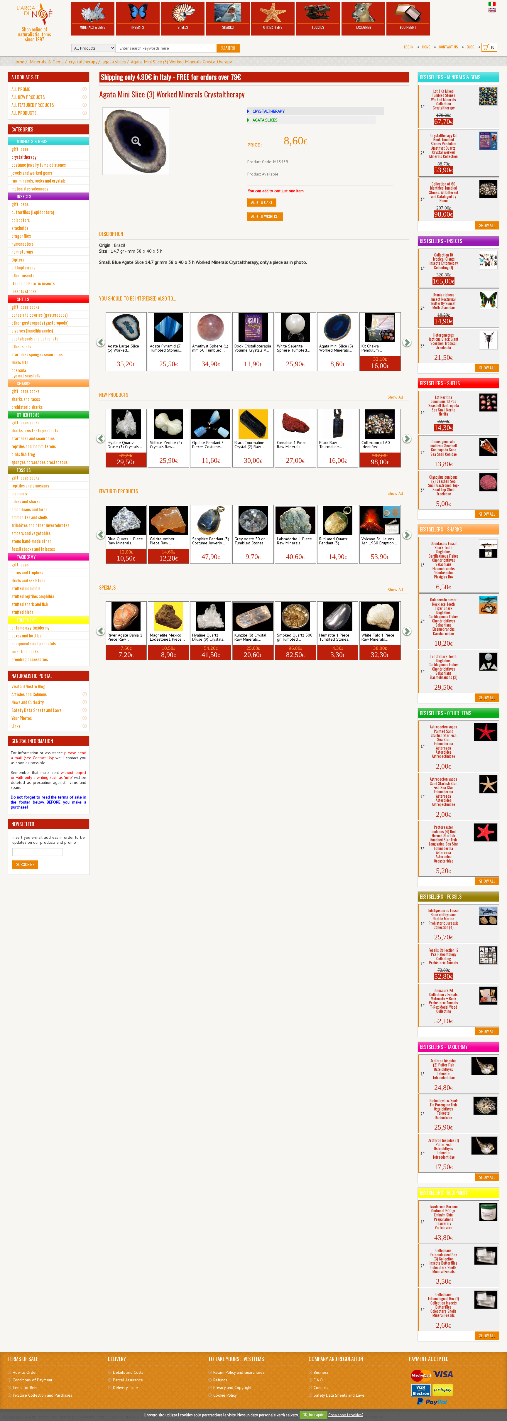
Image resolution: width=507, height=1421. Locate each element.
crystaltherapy (83, 62)
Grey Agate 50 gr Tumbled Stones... (250, 541)
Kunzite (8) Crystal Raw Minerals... (250, 637)
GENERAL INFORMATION (32, 741)
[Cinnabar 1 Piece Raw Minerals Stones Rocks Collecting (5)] (295, 424)
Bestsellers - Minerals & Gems (450, 77)
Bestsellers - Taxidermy (444, 1047)
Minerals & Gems (93, 27)
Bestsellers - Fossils (441, 896)
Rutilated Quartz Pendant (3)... (333, 541)
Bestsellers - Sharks (441, 529)
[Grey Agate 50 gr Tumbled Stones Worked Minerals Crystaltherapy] (253, 520)
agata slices (114, 62)
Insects (137, 27)
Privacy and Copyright (232, 1387)
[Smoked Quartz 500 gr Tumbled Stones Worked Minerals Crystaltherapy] (295, 616)
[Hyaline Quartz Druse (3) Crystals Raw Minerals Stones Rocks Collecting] (126, 424)
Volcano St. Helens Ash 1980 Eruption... (379, 541)
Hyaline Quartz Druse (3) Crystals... (125, 445)
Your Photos (21, 718)
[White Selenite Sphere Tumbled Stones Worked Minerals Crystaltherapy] (295, 327)
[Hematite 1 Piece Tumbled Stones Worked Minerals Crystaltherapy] (337, 616)
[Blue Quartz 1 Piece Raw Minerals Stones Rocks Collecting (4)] (126, 520)
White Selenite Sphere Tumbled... (293, 348)
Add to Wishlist (265, 216)
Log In (408, 46)
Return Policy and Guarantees (238, 1372)
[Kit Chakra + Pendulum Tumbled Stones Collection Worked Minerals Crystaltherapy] (380, 327)
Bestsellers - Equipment (444, 1193)
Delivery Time (125, 1387)
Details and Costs (128, 1372)
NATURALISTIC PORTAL (31, 676)
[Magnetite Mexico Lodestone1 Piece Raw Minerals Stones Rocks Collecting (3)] (168, 616)
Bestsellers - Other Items (445, 713)
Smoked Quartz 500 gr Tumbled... (294, 637)
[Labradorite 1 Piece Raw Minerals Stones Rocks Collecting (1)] (295, 520)
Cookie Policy (225, 1395)
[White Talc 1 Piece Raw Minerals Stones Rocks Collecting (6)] (380, 616)
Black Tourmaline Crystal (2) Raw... (249, 445)
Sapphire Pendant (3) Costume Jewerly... (210, 541)
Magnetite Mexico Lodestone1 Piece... (167, 637)
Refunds (220, 1380)
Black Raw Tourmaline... (330, 445)
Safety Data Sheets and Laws (36, 710)
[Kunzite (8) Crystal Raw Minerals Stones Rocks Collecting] (253, 616)
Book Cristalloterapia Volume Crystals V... (252, 348)
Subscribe (25, 864)
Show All (395, 397)
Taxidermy (363, 27)
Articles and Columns (29, 694)
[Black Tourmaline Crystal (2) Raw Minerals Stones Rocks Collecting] (253, 424)
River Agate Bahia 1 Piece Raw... (125, 637)
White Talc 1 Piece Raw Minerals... (377, 637)
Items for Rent (25, 1387)
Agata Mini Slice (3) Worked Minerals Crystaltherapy (181, 62)
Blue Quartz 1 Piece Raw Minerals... (125, 541)
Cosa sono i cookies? (345, 1414)
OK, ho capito (313, 1414)
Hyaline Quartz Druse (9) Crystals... (209, 637)
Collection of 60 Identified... (375, 445)
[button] (103, 342)
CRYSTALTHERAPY (269, 111)
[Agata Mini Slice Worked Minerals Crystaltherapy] (136, 141)
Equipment (408, 27)
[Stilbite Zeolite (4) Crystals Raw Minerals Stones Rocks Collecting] (168, 424)
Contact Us (448, 46)
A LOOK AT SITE (25, 77)
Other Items (273, 27)
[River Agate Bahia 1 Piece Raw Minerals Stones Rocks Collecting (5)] (126, 616)
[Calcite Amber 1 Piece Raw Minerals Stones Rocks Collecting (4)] (168, 520)
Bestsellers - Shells (440, 383)
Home (426, 46)
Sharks (228, 27)
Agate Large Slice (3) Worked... (123, 348)
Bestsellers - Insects (441, 241)
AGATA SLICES (265, 120)
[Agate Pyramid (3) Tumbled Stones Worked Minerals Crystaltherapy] (168, 327)
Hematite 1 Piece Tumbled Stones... (335, 637)
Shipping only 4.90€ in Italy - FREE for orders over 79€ (171, 76)
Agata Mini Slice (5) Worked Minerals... (336, 348)
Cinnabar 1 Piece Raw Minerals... (292, 445)
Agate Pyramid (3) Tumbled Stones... (166, 348)
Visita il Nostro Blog (28, 686)
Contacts (321, 1387)
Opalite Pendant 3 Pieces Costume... (208, 445)
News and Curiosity (27, 702)
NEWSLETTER (22, 824)
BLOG (470, 46)
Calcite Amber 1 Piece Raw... (164, 541)
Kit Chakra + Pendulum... (371, 348)
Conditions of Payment (32, 1380)
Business (321, 1372)
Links (15, 726)
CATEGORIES (22, 129)
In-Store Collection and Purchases (42, 1395)
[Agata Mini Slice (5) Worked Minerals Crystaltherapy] (337, 327)
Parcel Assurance (128, 1380)
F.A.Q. (319, 1380)
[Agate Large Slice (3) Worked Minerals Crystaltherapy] (126, 327)
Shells (183, 27)
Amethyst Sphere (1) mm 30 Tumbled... (210, 348)
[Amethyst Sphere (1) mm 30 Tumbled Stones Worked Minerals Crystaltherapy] (211, 327)
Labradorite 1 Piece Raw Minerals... (294, 541)
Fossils (318, 27)
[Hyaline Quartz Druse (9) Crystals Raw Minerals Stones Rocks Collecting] (211, 616)
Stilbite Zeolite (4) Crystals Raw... (166, 445)
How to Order (25, 1372)
